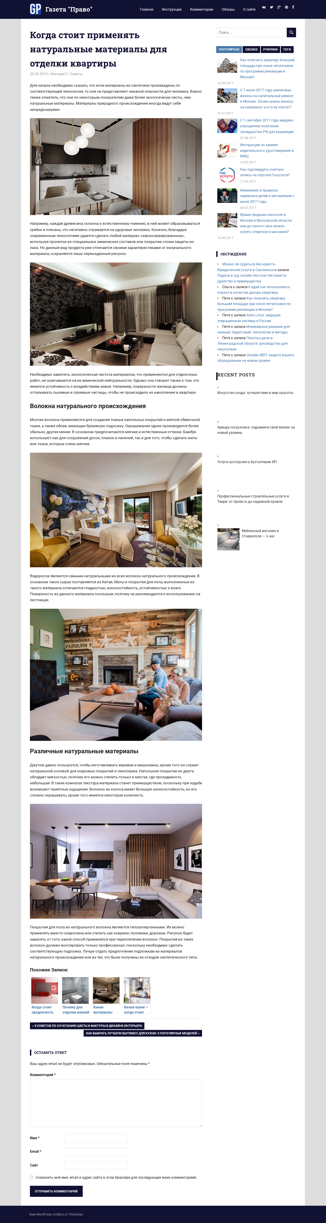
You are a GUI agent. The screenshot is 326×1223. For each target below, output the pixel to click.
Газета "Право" (68, 9)
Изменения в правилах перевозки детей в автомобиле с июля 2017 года (267, 196)
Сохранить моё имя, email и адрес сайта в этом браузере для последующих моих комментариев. (116, 1177)
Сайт (34, 1165)
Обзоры (228, 9)
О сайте (249, 9)
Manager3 (59, 74)
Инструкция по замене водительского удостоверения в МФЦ (267, 150)
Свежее (251, 49)
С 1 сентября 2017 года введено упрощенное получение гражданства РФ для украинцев (266, 126)
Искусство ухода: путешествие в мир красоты (255, 393)
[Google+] (279, 7)
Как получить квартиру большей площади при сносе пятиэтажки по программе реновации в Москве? (254, 304)
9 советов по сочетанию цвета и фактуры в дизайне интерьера (88, 1026)
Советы (76, 74)
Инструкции (172, 9)
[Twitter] (271, 7)
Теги (287, 49)
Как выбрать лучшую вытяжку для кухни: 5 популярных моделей (141, 1034)
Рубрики (270, 49)
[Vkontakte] (264, 7)
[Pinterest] (286, 7)
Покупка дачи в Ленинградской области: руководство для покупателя (252, 343)
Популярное (229, 49)
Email (35, 1151)
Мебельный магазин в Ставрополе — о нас (260, 533)
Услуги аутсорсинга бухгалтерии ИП (247, 462)
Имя (34, 1138)
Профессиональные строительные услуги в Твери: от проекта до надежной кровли (253, 499)
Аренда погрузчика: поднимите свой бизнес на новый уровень (256, 430)
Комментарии (201, 9)
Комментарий (43, 1075)
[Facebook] (293, 7)
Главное (146, 9)
